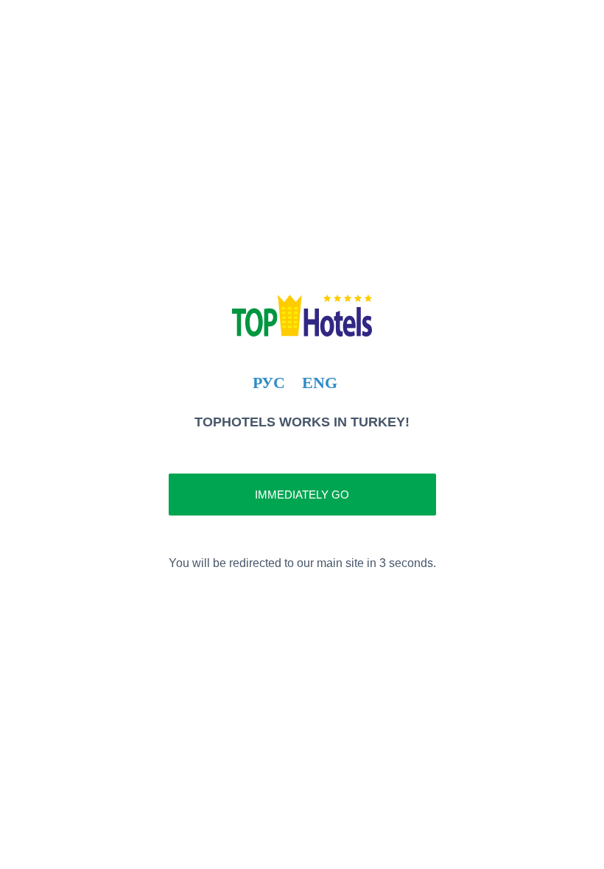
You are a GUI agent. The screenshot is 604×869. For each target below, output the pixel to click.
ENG (319, 382)
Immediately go (302, 494)
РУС (269, 382)
